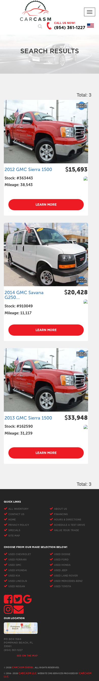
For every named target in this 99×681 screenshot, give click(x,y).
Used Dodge (62, 554)
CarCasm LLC (28, 673)
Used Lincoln (17, 581)
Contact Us (16, 514)
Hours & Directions (67, 520)
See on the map (27, 656)
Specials (14, 530)
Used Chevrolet (19, 554)
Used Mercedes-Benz (68, 581)
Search (40, 26)
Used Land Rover (66, 576)
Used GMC (14, 565)
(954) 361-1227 (69, 28)
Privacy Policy (18, 525)
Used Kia (14, 576)
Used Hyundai (17, 570)
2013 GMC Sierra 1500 (28, 418)
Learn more (46, 204)
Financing (61, 514)
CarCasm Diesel (23, 667)
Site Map (14, 536)
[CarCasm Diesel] (35, 11)
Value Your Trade (66, 530)
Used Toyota (62, 586)
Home (12, 520)
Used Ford (61, 560)
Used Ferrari (17, 560)
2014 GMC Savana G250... (24, 295)
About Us (60, 509)
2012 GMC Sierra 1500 (28, 169)
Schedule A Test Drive (69, 525)
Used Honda (62, 565)
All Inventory (18, 509)
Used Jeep (60, 570)
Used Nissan (16, 586)
